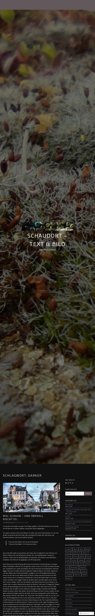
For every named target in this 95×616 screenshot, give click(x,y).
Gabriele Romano (70, 589)
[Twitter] (68, 483)
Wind (84, 574)
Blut (67, 553)
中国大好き (68, 599)
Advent (68, 549)
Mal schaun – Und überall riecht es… (23, 517)
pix (67, 567)
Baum (75, 549)
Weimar (77, 574)
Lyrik (81, 564)
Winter (68, 578)
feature (85, 553)
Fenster (69, 556)
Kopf (68, 560)
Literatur (69, 564)
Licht (87, 560)
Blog (87, 549)
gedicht (82, 556)
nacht (87, 564)
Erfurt (78, 553)
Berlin (82, 549)
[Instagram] (70, 483)
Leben (74, 560)
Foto (75, 556)
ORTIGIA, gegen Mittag (72, 527)
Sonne (84, 571)
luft (76, 564)
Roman (82, 567)
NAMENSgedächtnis (71, 613)
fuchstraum (68, 606)
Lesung (81, 560)
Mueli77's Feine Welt (71, 609)
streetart (69, 574)
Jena (88, 556)
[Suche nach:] (78, 494)
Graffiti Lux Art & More (72, 592)
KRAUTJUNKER (69, 596)
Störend (67, 517)
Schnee (68, 571)
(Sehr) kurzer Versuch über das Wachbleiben (78, 522)
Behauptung (69, 504)
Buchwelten (69, 603)
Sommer (76, 571)
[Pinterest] (72, 483)
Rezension (74, 567)
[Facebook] (66, 483)
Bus (72, 553)
